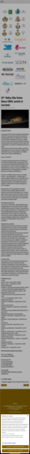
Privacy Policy (11, 434)
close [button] (28, 416)
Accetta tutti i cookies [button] (15, 450)
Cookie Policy (5, 434)
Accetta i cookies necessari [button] (15, 446)
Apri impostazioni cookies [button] (9, 443)
